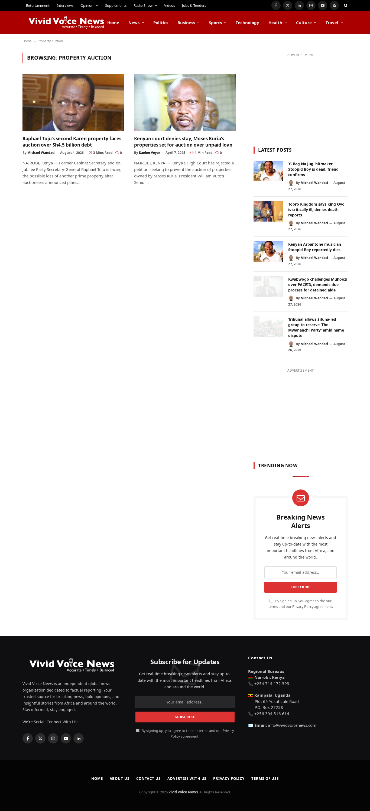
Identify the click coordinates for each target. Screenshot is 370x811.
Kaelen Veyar (149, 152)
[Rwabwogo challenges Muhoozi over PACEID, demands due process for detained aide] (268, 286)
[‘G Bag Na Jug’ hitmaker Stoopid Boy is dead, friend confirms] (268, 171)
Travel (332, 22)
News (133, 22)
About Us (119, 778)
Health (275, 22)
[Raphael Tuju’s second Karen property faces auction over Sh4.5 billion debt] (73, 102)
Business (186, 22)
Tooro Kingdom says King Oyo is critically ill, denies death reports (316, 210)
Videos (169, 5)
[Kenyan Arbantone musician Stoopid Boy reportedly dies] (268, 251)
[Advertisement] (301, 96)
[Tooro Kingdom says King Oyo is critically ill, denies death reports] (268, 211)
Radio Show (143, 5)
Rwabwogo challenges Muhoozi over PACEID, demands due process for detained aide (317, 285)
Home (113, 22)
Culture (304, 22)
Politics (160, 22)
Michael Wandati (41, 152)
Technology (247, 22)
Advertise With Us (186, 778)
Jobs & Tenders (194, 5)
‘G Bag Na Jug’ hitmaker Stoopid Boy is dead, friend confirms (313, 169)
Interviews (65, 5)
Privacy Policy (302, 606)
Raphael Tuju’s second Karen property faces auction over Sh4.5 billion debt (71, 141)
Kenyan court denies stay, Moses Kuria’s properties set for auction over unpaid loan (183, 141)
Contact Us (148, 778)
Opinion (86, 5)
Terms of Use (265, 778)
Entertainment (38, 5)
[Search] (345, 5)
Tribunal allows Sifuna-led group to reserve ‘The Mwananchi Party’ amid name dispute (316, 327)
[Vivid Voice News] (66, 22)
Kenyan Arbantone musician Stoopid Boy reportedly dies (314, 247)
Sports (215, 22)
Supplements (115, 5)
